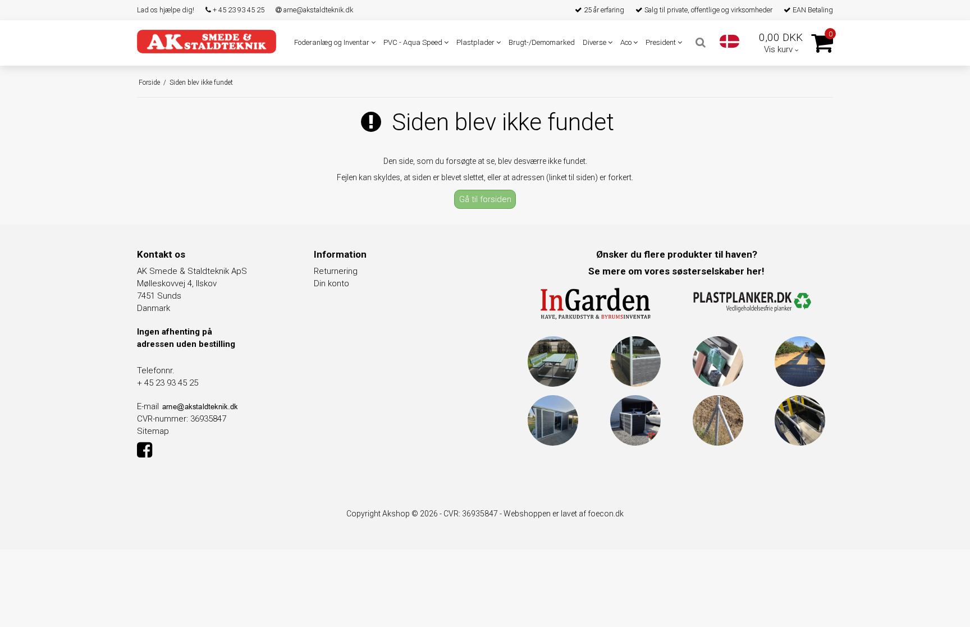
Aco (626, 42)
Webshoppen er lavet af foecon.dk (564, 513)
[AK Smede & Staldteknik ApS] (206, 41)
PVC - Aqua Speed (413, 42)
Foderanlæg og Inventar (332, 42)
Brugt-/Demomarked (542, 42)
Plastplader (476, 42)
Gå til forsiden (485, 199)
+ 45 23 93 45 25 (237, 10)
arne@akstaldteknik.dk (317, 10)
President (662, 42)
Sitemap (153, 431)
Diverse (595, 42)
